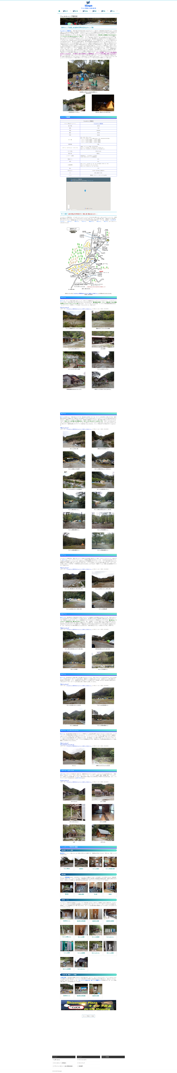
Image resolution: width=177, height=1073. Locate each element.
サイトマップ (82, 1062)
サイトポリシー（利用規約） (60, 1062)
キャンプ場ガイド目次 (88, 1016)
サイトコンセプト (83, 1059)
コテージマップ (65, 780)
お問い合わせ (57, 1059)
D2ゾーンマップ (65, 628)
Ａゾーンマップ (65, 307)
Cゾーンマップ (64, 567)
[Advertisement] (88, 401)
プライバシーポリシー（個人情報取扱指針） (63, 1066)
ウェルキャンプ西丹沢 (98, 123)
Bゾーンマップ (64, 427)
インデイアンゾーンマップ (67, 744)
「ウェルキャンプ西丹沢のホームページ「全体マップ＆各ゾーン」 (79, 308)
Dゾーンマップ (64, 684)
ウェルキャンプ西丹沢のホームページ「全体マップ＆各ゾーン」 (85, 293)
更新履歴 (81, 1066)
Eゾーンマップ (64, 743)
